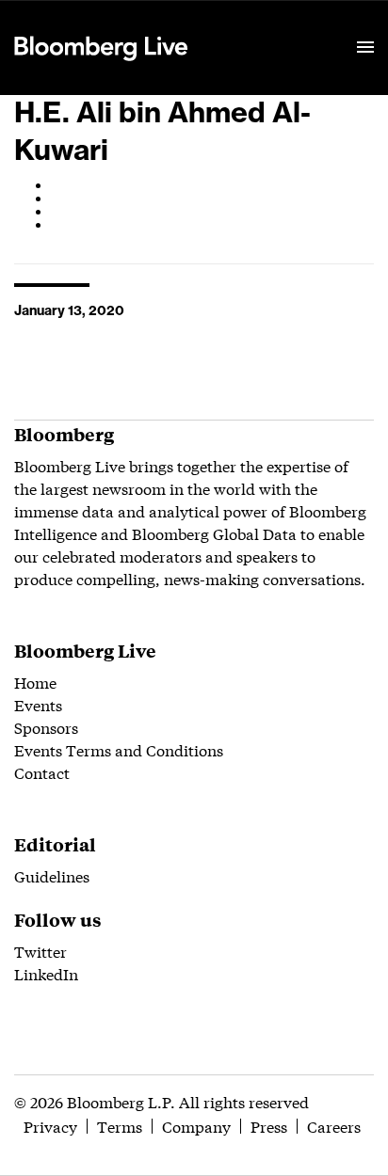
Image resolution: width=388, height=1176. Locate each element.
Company (196, 1125)
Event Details (247, 24)
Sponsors (46, 727)
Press (269, 1125)
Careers (334, 1125)
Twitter (40, 950)
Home (35, 681)
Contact (42, 772)
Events (38, 704)
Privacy (50, 1125)
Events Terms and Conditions (118, 749)
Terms (119, 1125)
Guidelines (51, 875)
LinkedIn (46, 973)
